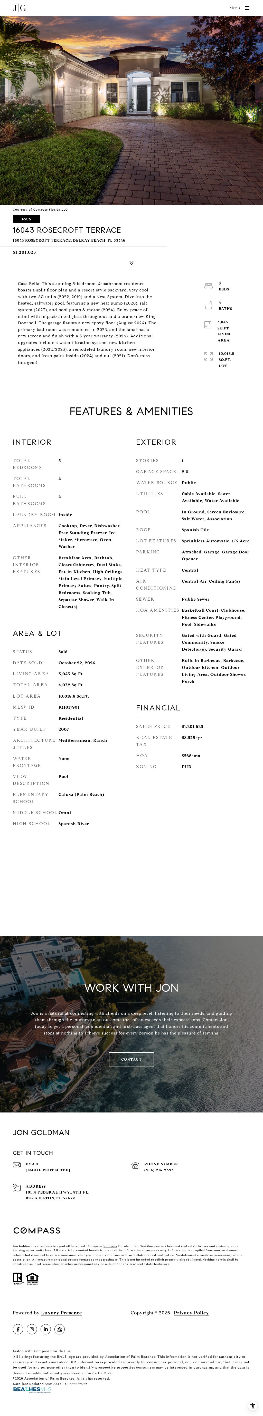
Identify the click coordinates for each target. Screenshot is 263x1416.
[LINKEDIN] (46, 1329)
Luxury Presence (61, 1313)
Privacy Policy (191, 1313)
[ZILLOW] (59, 1329)
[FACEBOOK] (18, 1329)
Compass (110, 1246)
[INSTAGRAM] (32, 1329)
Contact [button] (131, 1059)
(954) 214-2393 (159, 1170)
